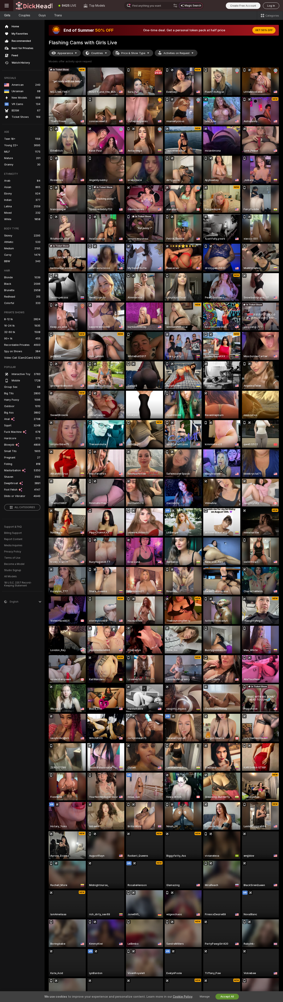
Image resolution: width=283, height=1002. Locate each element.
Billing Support (13, 533)
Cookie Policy (182, 996)
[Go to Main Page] (34, 5)
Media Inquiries (13, 545)
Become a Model (14, 564)
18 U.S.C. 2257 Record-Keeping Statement (18, 584)
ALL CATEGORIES (25, 507)
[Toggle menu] (6, 5)
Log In (271, 5)
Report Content (13, 539)
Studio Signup (12, 570)
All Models (10, 576)
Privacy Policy (12, 551)
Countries (97, 53)
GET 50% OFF (264, 30)
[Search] (175, 5)
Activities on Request (176, 53)
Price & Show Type (133, 53)
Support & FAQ (13, 526)
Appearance (65, 53)
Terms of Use (12, 557)
